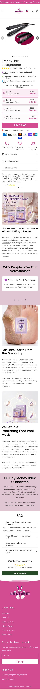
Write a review (20, 573)
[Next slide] (25, 300)
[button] (32, 11)
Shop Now (6, 613)
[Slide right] (37, 38)
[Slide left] (2, 38)
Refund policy (7, 634)
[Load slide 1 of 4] (19, 56)
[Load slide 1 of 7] (25, 56)
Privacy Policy (7, 626)
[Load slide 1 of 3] (17, 56)
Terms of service (8, 630)
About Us (5, 617)
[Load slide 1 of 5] (21, 56)
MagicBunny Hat (19, 686)
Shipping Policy (8, 622)
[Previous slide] (14, 300)
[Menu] (2, 11)
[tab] (18, 187)
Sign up (20, 662)
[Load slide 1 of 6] (23, 56)
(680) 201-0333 (8, 679)
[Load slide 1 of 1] (12, 56)
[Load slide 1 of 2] (15, 56)
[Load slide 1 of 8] (27, 56)
